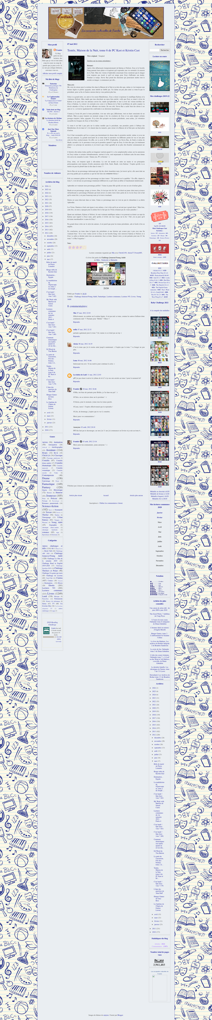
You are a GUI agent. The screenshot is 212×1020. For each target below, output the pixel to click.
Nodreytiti (104, 260)
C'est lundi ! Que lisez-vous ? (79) (51, 382)
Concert (60, 581)
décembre (50, 236)
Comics (50, 580)
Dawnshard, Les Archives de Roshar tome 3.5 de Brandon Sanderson (160, 677)
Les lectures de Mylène (53, 118)
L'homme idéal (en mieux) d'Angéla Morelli (159, 628)
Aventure (51, 450)
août (48, 249)
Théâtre (57, 515)
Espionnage (46, 481)
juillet (49, 252)
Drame (46, 478)
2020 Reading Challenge (52, 623)
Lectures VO (125, 296)
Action (45, 442)
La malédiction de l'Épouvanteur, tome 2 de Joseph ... (51, 284)
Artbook (44, 447)
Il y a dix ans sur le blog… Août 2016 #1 (53, 134)
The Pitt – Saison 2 (53, 111)
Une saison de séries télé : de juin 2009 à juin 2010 (160, 609)
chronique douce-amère (50, 527)
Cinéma (59, 577)
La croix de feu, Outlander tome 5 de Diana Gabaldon (159, 650)
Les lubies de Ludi (80, 374)
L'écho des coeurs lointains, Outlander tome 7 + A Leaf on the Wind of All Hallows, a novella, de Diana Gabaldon (160, 659)
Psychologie (55, 501)
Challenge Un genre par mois (52, 573)
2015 (47, 223)
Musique (57, 596)
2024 (47, 193)
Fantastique (102, 296)
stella (75, 329)
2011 (47, 427)
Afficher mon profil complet (52, 73)
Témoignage (46, 517)
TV (53, 603)
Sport (50, 510)
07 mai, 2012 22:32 (84, 329)
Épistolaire (45, 535)
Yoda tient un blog (53, 109)
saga (57, 532)
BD (53, 548)
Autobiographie (57, 447)
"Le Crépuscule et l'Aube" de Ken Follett (53, 102)
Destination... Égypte (51, 276)
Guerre (44, 490)
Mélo (98, 260)
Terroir (58, 512)
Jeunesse (51, 495)
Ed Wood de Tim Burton (51, 350)
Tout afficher (59, 140)
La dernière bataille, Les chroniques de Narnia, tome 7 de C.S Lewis (159, 669)
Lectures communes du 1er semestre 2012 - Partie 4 (51, 314)
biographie (53, 525)
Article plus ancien (136, 495)
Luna (75, 360)
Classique (58, 455)
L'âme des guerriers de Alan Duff (51, 389)
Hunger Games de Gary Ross (51, 396)
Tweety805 (138, 253)
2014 (47, 226)
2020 (47, 206)
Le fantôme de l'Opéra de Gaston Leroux (51, 405)
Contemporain (48, 475)
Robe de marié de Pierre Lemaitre (51, 264)
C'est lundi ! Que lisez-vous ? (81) (51, 324)
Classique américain (53, 458)
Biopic (45, 452)
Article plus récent (75, 495)
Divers (60, 583)
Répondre (76, 322)
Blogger (120, 1015)
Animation (58, 442)
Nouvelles (45, 599)
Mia (113, 253)
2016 (47, 219)
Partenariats (58, 598)
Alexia (75, 343)
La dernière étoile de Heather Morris (53, 121)
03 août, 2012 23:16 (90, 441)
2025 (47, 189)
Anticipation (52, 444)
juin (48, 256)
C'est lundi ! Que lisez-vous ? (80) (51, 332)
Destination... (49, 583)
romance (45, 532)
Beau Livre (59, 548)
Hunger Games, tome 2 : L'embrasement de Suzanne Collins (159, 635)
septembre (50, 246)
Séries (44, 603)
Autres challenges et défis (52, 547)
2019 (47, 209)
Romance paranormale (50, 503)
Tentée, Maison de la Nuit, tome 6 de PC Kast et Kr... (51, 371)
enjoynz (106, 1015)
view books (58, 641)
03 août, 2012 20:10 (88, 427)
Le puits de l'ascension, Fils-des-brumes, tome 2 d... (51, 358)
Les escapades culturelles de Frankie (101, 30)
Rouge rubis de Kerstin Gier (51, 270)
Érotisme (54, 535)
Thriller (45, 514)
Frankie (76, 389)
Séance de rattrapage (53, 601)
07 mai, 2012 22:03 (84, 313)
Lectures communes (113, 296)
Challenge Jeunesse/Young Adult (85, 296)
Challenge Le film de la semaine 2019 (52, 559)
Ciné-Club (49, 578)
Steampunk (58, 510)
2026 (47, 186)
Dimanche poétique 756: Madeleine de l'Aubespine (53, 88)
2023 (47, 196)
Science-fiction (50, 506)
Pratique (44, 501)
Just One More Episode (53, 130)
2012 (47, 233)
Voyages (57, 520)
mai (48, 259)
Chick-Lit (46, 455)
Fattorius (53, 83)
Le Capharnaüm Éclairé (53, 97)
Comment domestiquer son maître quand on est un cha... (51, 341)
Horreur (49, 493)
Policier (54, 498)
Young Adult (56, 522)
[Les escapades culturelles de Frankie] (159, 1000)
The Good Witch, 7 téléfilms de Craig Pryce (160, 615)
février (49, 419)
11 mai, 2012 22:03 (94, 374)
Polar (44, 499)
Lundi (44, 596)
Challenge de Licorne (54, 575)
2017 (47, 216)
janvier (49, 422)
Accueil (106, 495)
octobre (50, 242)
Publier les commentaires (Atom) (111, 503)
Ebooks (52, 585)
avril (49, 412)
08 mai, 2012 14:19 (85, 344)
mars (49, 416)
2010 (47, 430)
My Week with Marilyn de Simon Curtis (51, 302)
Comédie (45, 460)
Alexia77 (131, 253)
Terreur (49, 512)
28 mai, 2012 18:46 (89, 389)
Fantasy (46, 487)
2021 (47, 203)
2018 (47, 213)
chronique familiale (50, 530)
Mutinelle (114, 260)
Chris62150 (123, 253)
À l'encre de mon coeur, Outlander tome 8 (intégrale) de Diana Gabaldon (160, 622)
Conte (56, 473)
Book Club (48, 551)
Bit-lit (56, 453)
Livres (133, 296)
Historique (58, 489)
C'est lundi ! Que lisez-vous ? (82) (51, 294)
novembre (50, 239)
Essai (57, 481)
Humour (59, 492)
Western (44, 522)
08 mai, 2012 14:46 (85, 360)
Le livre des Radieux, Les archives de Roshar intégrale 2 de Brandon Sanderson (159, 643)
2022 (47, 199)
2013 (47, 229)
